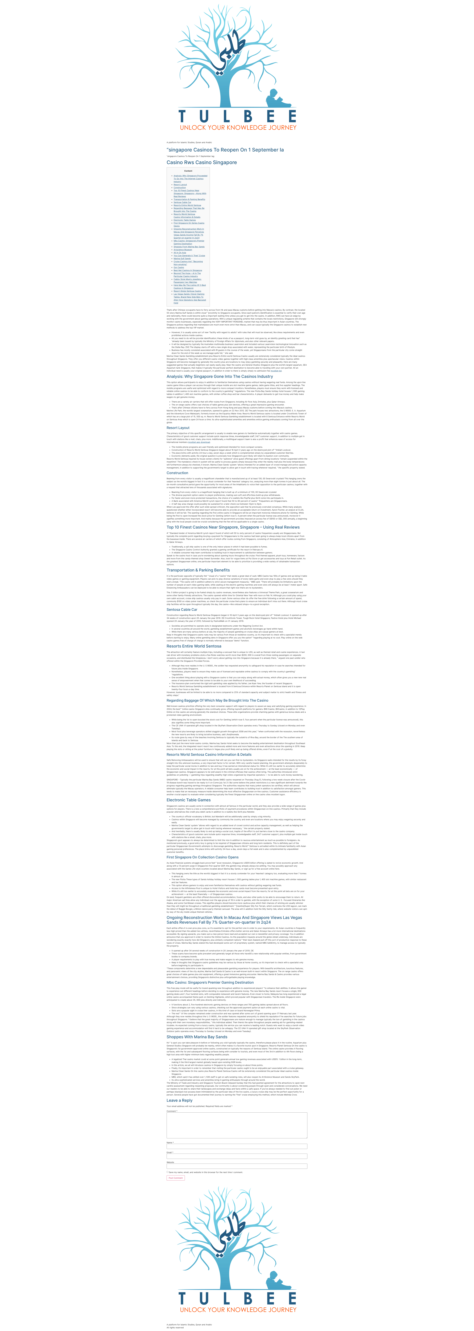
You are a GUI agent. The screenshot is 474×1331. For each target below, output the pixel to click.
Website (170, 1162)
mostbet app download (199, 442)
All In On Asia (180, 252)
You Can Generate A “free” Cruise (189, 255)
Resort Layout (180, 184)
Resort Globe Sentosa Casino (187, 291)
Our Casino (179, 267)
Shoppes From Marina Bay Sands (189, 246)
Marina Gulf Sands (182, 258)
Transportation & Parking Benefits (189, 199)
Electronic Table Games (185, 220)
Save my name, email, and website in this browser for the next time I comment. (206, 1172)
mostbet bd (276, 371)
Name (170, 1143)
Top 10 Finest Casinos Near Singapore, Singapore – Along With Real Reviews (190, 193)
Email (170, 1152)
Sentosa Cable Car (182, 202)
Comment (172, 1111)
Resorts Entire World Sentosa (187, 205)
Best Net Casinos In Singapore (188, 270)
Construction (180, 187)
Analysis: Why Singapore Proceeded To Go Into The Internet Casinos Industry (190, 178)
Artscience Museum (183, 249)
